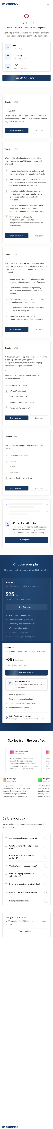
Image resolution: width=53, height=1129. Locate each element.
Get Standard (25, 607)
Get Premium (25, 672)
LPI (20, 23)
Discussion (39, 130)
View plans (25, 539)
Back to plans (25, 931)
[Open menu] (48, 4)
